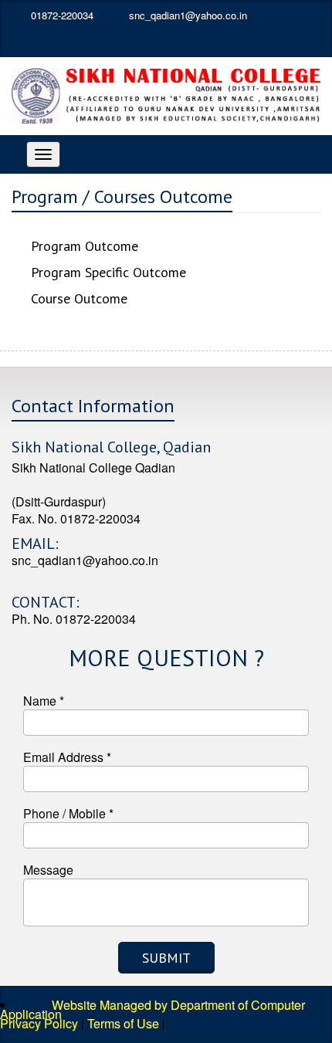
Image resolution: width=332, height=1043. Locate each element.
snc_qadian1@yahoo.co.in (186, 15)
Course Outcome (79, 298)
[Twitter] (59, 41)
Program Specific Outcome (108, 272)
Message (48, 870)
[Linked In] (91, 41)
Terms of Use (123, 1023)
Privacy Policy (39, 1023)
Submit (166, 958)
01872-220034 (62, 15)
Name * (43, 700)
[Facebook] (27, 41)
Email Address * (67, 757)
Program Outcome (84, 246)
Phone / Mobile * (68, 813)
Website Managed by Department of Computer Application (152, 1009)
